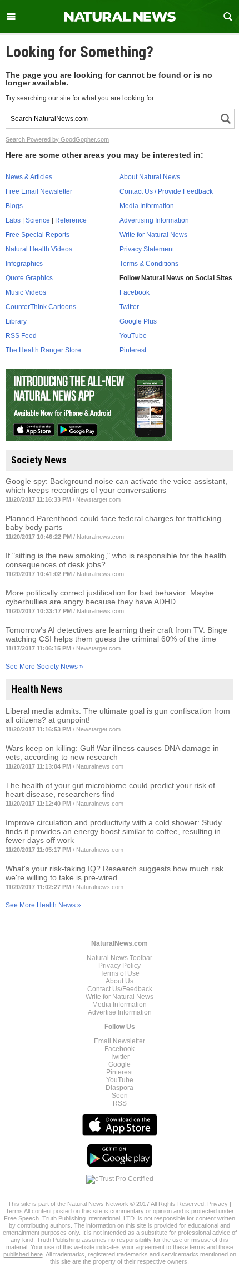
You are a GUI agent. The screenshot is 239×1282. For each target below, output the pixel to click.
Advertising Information (154, 220)
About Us (119, 981)
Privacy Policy (119, 966)
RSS (120, 1103)
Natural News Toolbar (119, 958)
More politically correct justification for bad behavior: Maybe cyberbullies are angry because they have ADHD (110, 597)
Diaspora (119, 1088)
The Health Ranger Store (43, 350)
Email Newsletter (119, 1041)
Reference (71, 220)
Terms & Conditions (149, 263)
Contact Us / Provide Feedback (166, 191)
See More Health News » (43, 905)
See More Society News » (44, 666)
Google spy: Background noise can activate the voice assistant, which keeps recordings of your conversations (116, 485)
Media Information (147, 206)
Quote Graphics (29, 278)
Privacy (217, 1203)
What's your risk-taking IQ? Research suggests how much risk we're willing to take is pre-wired (114, 873)
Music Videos (26, 292)
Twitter (129, 307)
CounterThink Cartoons (41, 307)
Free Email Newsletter (39, 191)
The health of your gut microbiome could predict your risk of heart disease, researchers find (110, 790)
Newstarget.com (98, 499)
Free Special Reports (37, 235)
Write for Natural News (153, 235)
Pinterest (133, 350)
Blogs (14, 206)
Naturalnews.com (100, 536)
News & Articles (29, 177)
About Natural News (150, 177)
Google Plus (138, 321)
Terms (15, 1211)
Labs (13, 220)
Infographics (24, 263)
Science (38, 220)
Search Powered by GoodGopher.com (57, 139)
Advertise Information (120, 1012)
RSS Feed (21, 336)
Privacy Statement (147, 249)
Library (16, 321)
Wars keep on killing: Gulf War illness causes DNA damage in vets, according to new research (112, 752)
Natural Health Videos (39, 249)
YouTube (133, 336)
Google (119, 1064)
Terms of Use (120, 973)
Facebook (135, 292)
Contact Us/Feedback (119, 989)
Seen (120, 1095)
